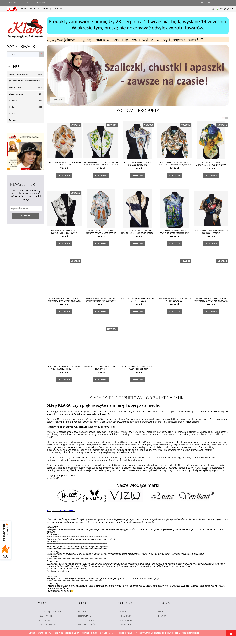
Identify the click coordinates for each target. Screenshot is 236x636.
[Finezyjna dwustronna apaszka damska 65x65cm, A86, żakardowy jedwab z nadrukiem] (211, 140)
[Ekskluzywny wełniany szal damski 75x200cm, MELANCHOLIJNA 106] (64, 344)
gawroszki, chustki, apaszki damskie (23, 81)
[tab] (134, 40)
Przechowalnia (125, 620)
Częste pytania (84, 616)
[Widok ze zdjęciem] (223, 118)
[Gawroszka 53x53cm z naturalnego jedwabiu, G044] (64, 140)
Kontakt (162, 616)
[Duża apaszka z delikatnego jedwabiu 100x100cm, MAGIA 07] (137, 276)
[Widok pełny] (226, 118)
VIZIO (135, 431)
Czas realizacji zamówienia (49, 612)
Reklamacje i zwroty (46, 624)
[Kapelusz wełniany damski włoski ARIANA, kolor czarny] (137, 344)
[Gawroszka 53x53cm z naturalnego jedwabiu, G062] (100, 344)
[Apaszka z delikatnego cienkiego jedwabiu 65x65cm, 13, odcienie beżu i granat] (137, 208)
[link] (138, 75)
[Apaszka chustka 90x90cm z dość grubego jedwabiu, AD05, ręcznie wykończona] (100, 208)
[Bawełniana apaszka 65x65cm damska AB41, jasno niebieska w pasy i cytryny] (100, 140)
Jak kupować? (83, 612)
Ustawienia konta (125, 624)
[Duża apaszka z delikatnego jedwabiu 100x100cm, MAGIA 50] (211, 208)
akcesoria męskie (16, 94)
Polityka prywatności (87, 620)
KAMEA (124, 431)
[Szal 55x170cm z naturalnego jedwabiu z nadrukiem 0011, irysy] (174, 208)
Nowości (12, 113)
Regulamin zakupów (86, 624)
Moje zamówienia (125, 616)
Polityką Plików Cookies (100, 632)
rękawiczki (13, 100)
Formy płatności (44, 616)
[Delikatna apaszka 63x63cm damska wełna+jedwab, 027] (174, 276)
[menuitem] (23, 9)
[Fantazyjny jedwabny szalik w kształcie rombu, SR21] (137, 140)
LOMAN (112, 460)
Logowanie (123, 612)
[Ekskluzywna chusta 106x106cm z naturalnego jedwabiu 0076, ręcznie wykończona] (174, 140)
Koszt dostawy (44, 620)
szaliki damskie (15, 87)
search (213, 9)
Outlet (11, 107)
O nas (160, 612)
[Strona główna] (12, 9)
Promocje (13, 120)
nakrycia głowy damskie (18, 74)
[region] (138, 25)
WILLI (117, 431)
